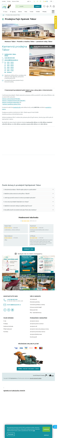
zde (34, 430)
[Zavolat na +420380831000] (34, 1)
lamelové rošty (17, 107)
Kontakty (4, 1)
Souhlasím (46, 429)
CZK (51, 1)
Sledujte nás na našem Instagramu (30, 254)
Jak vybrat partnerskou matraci (37, 331)
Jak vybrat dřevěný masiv (36, 334)
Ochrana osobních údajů (35, 307)
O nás (4, 321)
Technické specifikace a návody (37, 304)
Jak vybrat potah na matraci (36, 323)
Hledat (37, 6)
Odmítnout (46, 435)
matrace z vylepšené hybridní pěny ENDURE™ (13, 100)
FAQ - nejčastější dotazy (35, 312)
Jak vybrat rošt (33, 326)
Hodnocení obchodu (28, 217)
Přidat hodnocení (7, 329)
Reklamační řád (33, 310)
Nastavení (10, 434)
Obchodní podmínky (35, 302)
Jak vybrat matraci (34, 321)
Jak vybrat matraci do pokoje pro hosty (39, 329)
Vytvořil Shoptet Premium (39, 375)
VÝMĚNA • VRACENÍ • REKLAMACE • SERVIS (28, 369)
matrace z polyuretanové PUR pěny (11, 99)
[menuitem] (5, 11)
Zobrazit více (28, 249)
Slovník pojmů (33, 337)
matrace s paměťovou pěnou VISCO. (12, 104)
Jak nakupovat (33, 299)
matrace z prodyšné (7, 102)
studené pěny (15, 102)
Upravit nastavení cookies (35, 378)
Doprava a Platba (15, 1)
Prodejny (9, 1)
